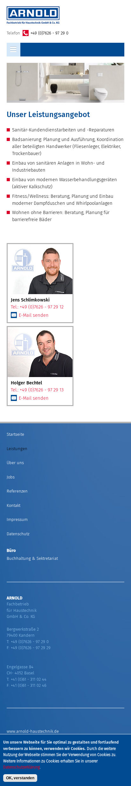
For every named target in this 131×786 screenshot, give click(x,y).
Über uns (15, 462)
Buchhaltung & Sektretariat (32, 558)
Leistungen (17, 448)
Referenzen (17, 491)
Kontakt (13, 505)
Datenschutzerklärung (21, 767)
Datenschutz (18, 533)
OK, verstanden (20, 778)
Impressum (17, 519)
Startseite (15, 434)
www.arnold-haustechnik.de (33, 731)
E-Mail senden (34, 315)
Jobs (11, 477)
